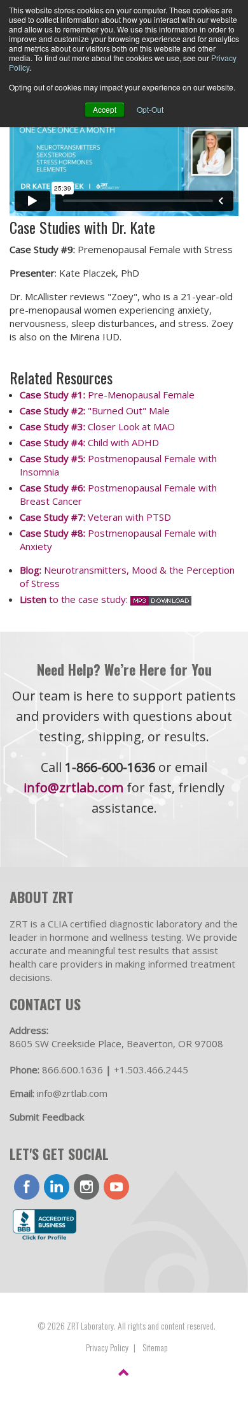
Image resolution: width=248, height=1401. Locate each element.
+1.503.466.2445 (151, 1069)
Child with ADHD (89, 442)
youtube (116, 1187)
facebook (26, 1187)
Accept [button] (104, 109)
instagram (86, 1187)
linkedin (56, 1187)
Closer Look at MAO (97, 426)
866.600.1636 (72, 1069)
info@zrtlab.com (73, 787)
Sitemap (155, 1347)
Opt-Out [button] (150, 109)
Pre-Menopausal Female (107, 394)
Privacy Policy (107, 1347)
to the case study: (75, 599)
